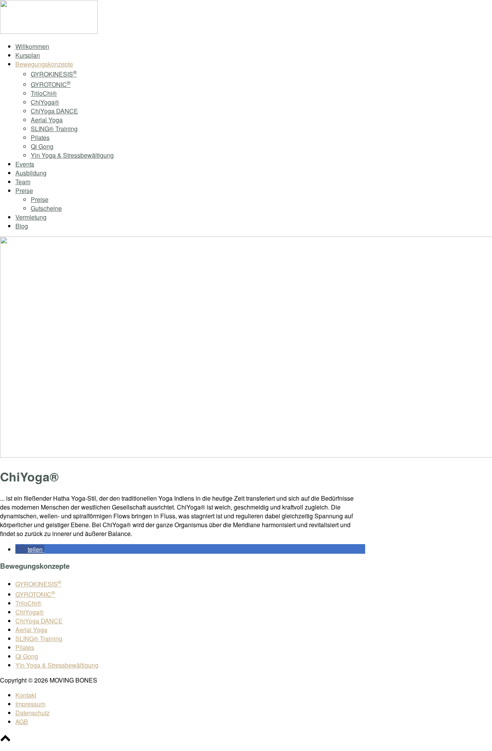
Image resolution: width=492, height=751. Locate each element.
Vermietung (31, 217)
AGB (21, 721)
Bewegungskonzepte (44, 64)
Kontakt (25, 695)
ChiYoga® (45, 102)
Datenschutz (32, 712)
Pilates (40, 137)
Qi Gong (42, 146)
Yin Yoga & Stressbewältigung (72, 155)
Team (22, 181)
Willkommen (32, 46)
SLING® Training (54, 128)
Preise (24, 190)
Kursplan (27, 55)
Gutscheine (46, 208)
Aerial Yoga (47, 119)
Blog (21, 225)
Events (24, 164)
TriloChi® (44, 93)
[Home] (49, 31)
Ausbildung (31, 172)
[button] (29, 549)
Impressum (30, 703)
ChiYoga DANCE (54, 111)
